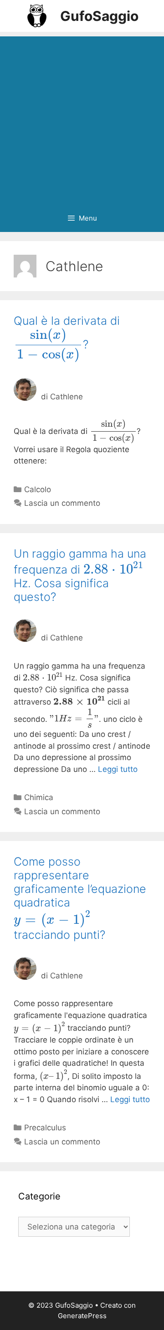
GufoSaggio (99, 16)
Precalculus (45, 1127)
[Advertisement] (82, 118)
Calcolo (37, 489)
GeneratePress (82, 1315)
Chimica (38, 797)
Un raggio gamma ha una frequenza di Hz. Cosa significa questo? (80, 575)
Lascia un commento (62, 503)
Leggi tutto (118, 769)
